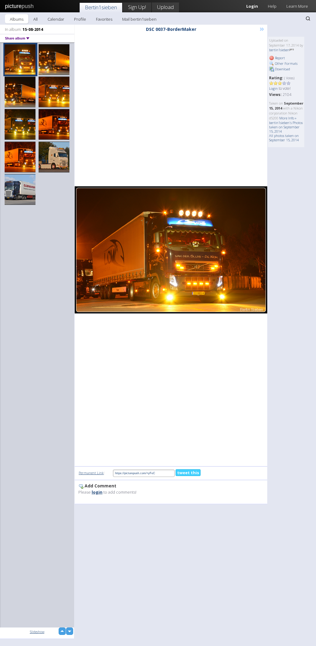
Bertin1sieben (101, 7)
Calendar (56, 19)
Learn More (297, 6)
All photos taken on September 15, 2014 (284, 137)
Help (272, 6)
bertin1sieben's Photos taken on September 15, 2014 (286, 127)
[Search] (308, 18)
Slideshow (37, 631)
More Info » (288, 118)
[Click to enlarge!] (171, 249)
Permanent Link (91, 472)
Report (279, 58)
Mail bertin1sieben (139, 19)
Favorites (104, 19)
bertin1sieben (279, 50)
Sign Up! (137, 6)
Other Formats (285, 63)
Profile (80, 19)
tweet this (188, 472)
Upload (165, 6)
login (97, 492)
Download (282, 69)
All (35, 19)
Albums (16, 19)
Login (273, 88)
